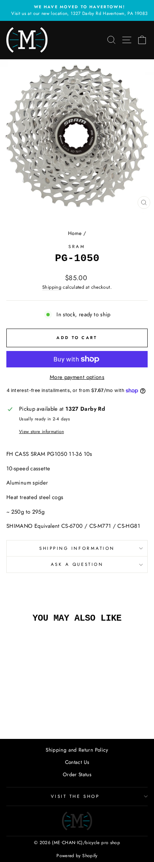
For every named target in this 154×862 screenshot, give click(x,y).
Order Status (77, 774)
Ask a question (77, 564)
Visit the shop (75, 796)
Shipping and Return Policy (77, 749)
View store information (41, 431)
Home (74, 233)
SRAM (76, 246)
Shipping (51, 287)
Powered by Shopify (77, 855)
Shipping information (77, 548)
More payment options (77, 377)
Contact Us (77, 762)
